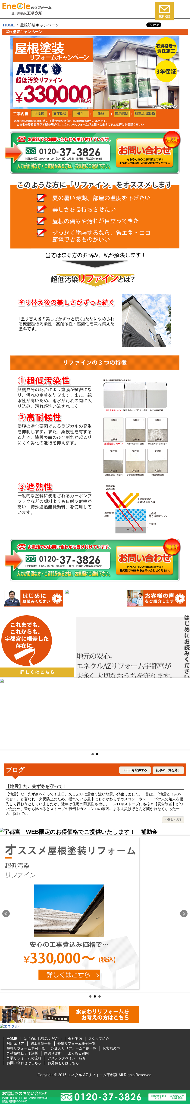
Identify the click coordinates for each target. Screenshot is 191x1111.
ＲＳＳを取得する (135, 770)
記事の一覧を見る (168, 770)
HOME (9, 25)
